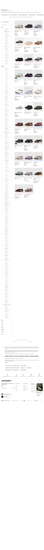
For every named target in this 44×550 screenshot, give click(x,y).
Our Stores (16, 390)
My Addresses (25, 386)
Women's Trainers (5, 9)
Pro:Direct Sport (15, 400)
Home (2, 9)
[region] (22, 15)
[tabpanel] (7, 388)
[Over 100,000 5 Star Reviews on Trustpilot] (7, 375)
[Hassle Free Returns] (16, 375)
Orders (16, 389)
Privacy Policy (24, 390)
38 (27, 341)
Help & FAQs (16, 385)
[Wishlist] (23, 21)
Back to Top (39, 380)
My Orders (24, 385)
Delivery (16, 386)
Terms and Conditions (25, 389)
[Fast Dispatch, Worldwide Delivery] (31, 375)
